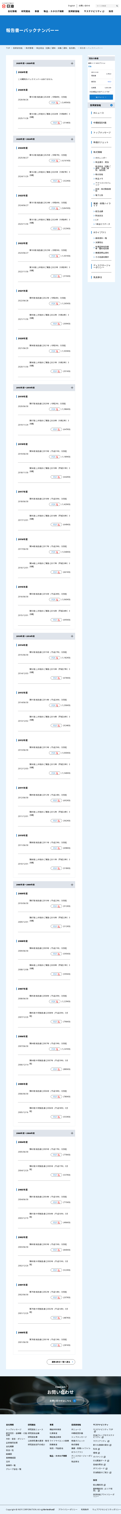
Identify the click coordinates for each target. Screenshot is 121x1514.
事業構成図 (11, 1457)
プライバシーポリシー (68, 1509)
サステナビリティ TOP (103, 1429)
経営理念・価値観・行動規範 (16, 1434)
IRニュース (76, 1429)
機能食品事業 (55, 1437)
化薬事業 (53, 1433)
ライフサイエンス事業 (59, 1440)
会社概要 (10, 1446)
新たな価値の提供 (101, 1445)
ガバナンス (98, 1456)
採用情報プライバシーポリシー (103, 1495)
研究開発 (32, 1424)
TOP (8, 48)
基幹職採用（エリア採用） (102, 1489)
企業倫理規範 (12, 1442)
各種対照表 (98, 1464)
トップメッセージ (14, 1429)
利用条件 (85, 1509)
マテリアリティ (99, 1441)
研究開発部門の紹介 (36, 1444)
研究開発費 (33, 1437)
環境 (95, 1453)
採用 (95, 1480)
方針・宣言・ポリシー (15, 1439)
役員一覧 (10, 1450)
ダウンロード (99, 1468)
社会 (95, 1449)
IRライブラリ (77, 1452)
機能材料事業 (55, 1429)
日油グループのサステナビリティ (103, 1436)
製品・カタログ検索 (58, 1456)
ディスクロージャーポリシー (81, 1457)
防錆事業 (53, 1444)
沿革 (8, 1461)
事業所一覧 (11, 1465)
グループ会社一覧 (13, 1469)
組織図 (9, 1454)
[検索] (117, 6)
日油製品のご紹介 (101, 1472)
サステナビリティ (100, 1424)
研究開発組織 (33, 1433)
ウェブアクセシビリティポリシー (106, 1509)
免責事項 (75, 1461)
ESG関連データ (99, 1460)
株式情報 (29, 48)
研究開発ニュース (35, 1429)
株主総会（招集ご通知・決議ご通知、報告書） (56, 48)
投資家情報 (18, 48)
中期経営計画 (77, 1433)
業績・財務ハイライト (81, 1448)
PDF (53, 102)
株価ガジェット (78, 1440)
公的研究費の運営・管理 (38, 1440)
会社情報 (10, 1424)
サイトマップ (49, 1509)
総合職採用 (98, 1485)
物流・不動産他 (56, 1448)
